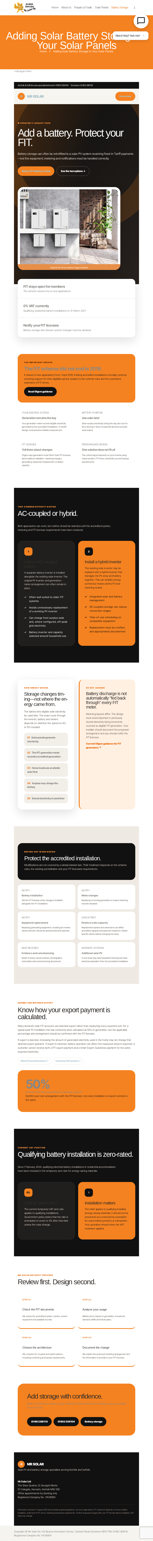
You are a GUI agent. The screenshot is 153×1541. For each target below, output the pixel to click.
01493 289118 (39, 1421)
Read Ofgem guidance (40, 391)
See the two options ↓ (73, 171)
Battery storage (93, 1421)
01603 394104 (66, 1421)
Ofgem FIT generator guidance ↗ (34, 1061)
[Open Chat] (141, 20)
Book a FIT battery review (36, 171)
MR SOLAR (32, 96)
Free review (125, 96)
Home (43, 51)
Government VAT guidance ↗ (68, 1061)
